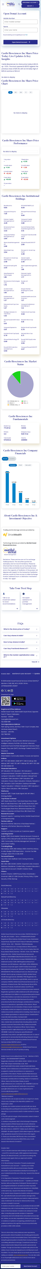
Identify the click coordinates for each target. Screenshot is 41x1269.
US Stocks (24, 743)
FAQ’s (12, 831)
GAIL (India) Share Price (26, 804)
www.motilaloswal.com (20, 1255)
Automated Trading (7, 844)
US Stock (24, 839)
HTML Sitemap (12, 879)
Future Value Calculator (17, 781)
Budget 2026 (5, 836)
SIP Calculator (5, 771)
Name (5, 26)
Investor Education (32, 866)
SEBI (9, 864)
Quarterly (12, 458)
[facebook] (2, 691)
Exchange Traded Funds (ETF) (29, 748)
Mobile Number (9, 18)
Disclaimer (11, 866)
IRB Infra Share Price (25, 806)
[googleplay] (19, 703)
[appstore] (19, 699)
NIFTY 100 (33, 763)
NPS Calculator (33, 786)
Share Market (5, 756)
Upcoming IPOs (6, 741)
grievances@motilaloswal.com (11, 1044)
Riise (32, 794)
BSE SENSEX (11, 761)
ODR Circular (19, 876)
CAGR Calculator (21, 776)
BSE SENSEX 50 (9, 766)
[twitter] (5, 691)
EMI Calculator (14, 778)
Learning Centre (19, 816)
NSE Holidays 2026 (7, 849)
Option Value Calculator (9, 789)
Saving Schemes (27, 859)
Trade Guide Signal (17, 794)
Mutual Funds (17, 741)
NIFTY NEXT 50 (11, 763)
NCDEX (14, 864)
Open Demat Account (29, 2)
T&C (26, 35)
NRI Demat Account (29, 741)
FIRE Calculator (23, 789)
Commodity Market (17, 756)
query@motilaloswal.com (9, 719)
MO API (27, 794)
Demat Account (26, 836)
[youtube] (9, 691)
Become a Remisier (23, 826)
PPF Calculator (6, 783)
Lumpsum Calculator (8, 776)
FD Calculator (16, 771)
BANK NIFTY (19, 761)
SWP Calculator (25, 778)
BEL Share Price (30, 811)
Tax (2, 859)
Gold (38, 839)
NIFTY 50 (4, 761)
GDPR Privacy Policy (19, 874)
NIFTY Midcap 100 (23, 763)
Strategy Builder (6, 796)
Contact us (5, 831)
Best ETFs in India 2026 (15, 854)
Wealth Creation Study (24, 869)
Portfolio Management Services (24, 746)
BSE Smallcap (29, 761)
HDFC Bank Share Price (8, 801)
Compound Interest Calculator (11, 773)
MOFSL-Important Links (24, 864)
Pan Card (8, 859)
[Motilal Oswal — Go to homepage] (9, 4)
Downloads (31, 874)
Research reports (7, 816)
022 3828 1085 (5, 722)
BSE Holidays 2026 (20, 849)
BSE (2, 864)
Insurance (4, 751)
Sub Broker (32, 839)
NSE (6, 864)
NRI (3, 841)
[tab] (10, 92)
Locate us (18, 831)
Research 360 (5, 794)
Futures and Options (32, 756)
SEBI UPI (29, 6)
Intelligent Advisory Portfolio (10, 743)
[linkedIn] (12, 691)
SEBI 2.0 (11, 876)
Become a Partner (7, 824)
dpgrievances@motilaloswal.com (11, 1047)
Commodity (9, 841)
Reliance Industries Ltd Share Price (12, 811)
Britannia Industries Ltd (26, 809)
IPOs (9, 839)
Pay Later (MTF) (12, 748)
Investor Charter (6, 874)
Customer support (28, 831)
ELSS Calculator (17, 783)
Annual (5, 458)
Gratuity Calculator (32, 781)
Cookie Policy (20, 866)
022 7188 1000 (5, 734)
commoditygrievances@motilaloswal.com (14, 1094)
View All (34, 662)
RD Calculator (26, 771)
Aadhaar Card (16, 859)
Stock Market (15, 836)
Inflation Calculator (20, 786)
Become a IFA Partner (9, 826)
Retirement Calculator (30, 773)
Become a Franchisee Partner (24, 824)
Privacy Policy (28, 876)
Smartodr (4, 876)
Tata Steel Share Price (24, 801)
